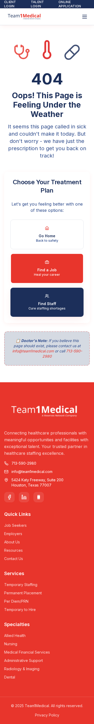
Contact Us (13, 558)
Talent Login (37, 4)
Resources (13, 550)
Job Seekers (15, 525)
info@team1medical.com (33, 351)
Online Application (69, 4)
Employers (13, 533)
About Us (12, 542)
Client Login (10, 4)
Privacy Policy (47, 715)
